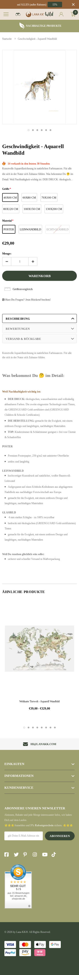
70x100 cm (48, 197)
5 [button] (46, 130)
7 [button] (50, 727)
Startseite (7, 38)
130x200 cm (54, 209)
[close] (73, 4)
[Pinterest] (26, 854)
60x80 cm (29, 197)
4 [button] (42, 130)
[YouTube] (45, 854)
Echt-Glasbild (57, 229)
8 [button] (55, 727)
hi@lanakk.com (43, 744)
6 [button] (50, 130)
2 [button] (33, 130)
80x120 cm (10, 209)
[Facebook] (7, 854)
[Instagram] (36, 854)
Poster (9, 229)
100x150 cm (32, 209)
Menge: (6, 253)
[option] (39, 26)
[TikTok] (55, 854)
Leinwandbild (30, 229)
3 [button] (37, 130)
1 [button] (28, 130)
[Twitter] (17, 854)
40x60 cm (10, 197)
